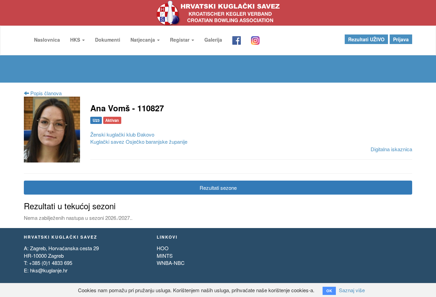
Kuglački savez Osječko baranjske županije (138, 141)
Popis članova (45, 93)
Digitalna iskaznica (391, 149)
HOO (163, 248)
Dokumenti (107, 39)
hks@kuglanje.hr (48, 270)
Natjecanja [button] (143, 39)
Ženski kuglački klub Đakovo (122, 134)
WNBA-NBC (171, 262)
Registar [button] (180, 39)
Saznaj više (352, 290)
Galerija (213, 39)
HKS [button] (75, 39)
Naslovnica (47, 39)
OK (329, 290)
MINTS (165, 255)
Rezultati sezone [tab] (218, 187)
